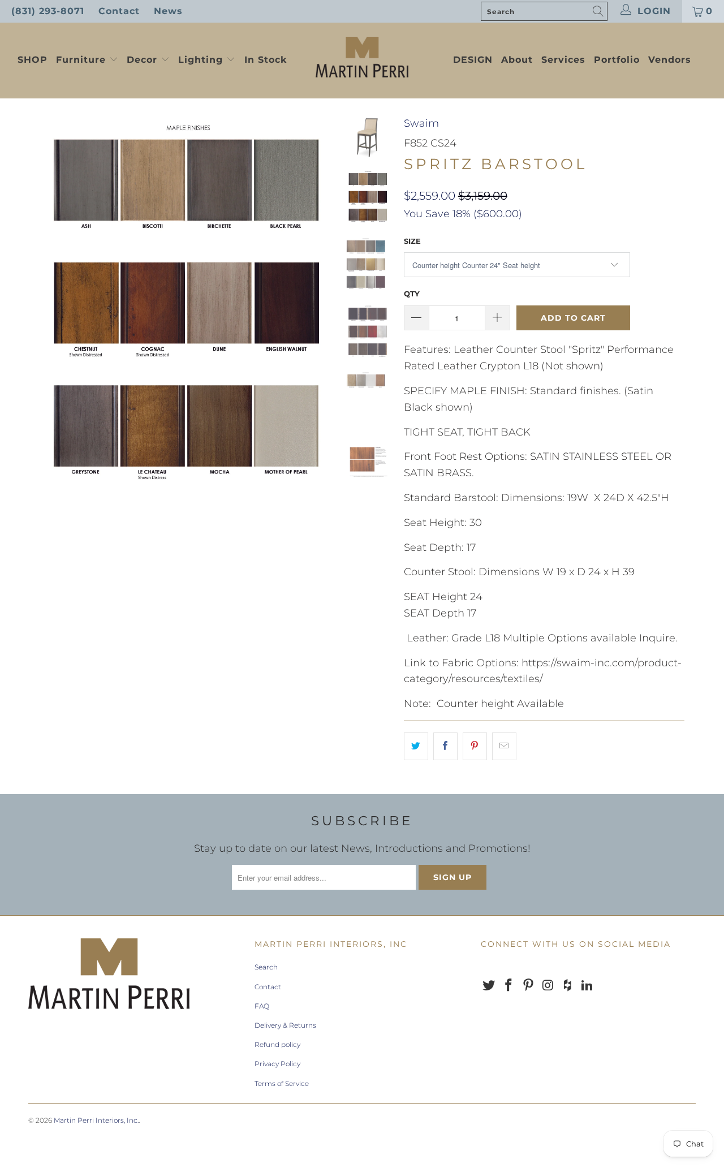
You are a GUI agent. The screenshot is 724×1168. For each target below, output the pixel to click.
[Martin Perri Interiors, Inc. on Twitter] (489, 986)
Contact (119, 11)
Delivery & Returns (285, 1025)
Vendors (669, 59)
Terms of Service (282, 1083)
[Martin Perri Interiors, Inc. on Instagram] (548, 986)
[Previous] (44, 310)
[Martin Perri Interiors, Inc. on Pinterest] (528, 986)
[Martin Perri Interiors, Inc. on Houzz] (567, 986)
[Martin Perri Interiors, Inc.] (362, 58)
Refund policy (277, 1044)
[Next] (314, 310)
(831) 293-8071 (47, 11)
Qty (412, 293)
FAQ (262, 1006)
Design (473, 59)
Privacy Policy (277, 1063)
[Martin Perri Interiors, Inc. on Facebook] (509, 986)
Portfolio (617, 59)
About (517, 59)
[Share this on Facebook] (445, 746)
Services (563, 59)
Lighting (202, 59)
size (412, 240)
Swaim (421, 123)
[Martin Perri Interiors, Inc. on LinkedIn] (587, 986)
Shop (33, 59)
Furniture (81, 59)
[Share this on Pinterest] (475, 746)
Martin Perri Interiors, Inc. (96, 1120)
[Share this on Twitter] (416, 746)
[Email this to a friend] (504, 746)
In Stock (265, 59)
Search (266, 967)
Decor (144, 59)
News (168, 11)
